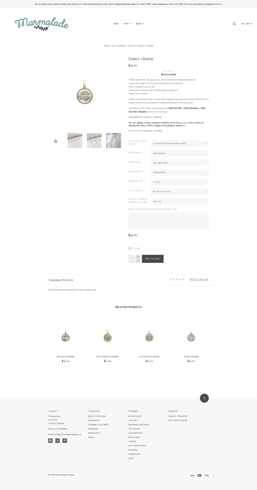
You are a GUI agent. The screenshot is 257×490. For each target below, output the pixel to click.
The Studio (134, 429)
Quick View (65, 337)
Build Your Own (97, 416)
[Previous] (56, 91)
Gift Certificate (137, 446)
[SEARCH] (235, 24)
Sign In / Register (178, 416)
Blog (131, 458)
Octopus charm (149, 357)
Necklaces (94, 420)
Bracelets (94, 433)
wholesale (134, 437)
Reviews (132, 450)
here (220, 4)
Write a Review (199, 279)
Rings (91, 437)
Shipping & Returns (138, 425)
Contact (133, 420)
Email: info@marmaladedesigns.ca (64, 434)
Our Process (135, 433)
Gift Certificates (178, 420)
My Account (135, 416)
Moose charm (65, 357)
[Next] (113, 91)
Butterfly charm (108, 357)
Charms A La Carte (98, 425)
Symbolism (134, 454)
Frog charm (191, 357)
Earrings (93, 429)
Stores (132, 442)
